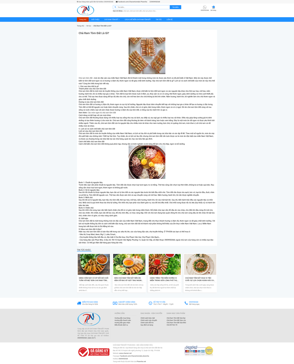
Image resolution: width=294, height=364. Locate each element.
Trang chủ (82, 19)
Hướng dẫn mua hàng (122, 318)
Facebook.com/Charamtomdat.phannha (134, 356)
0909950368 (155, 2)
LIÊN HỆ (169, 19)
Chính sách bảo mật (148, 318)
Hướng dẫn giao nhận (122, 323)
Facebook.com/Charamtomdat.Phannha (132, 2)
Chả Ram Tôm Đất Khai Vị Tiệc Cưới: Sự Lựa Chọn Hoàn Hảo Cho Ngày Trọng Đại (200, 279)
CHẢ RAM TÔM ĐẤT (111, 19)
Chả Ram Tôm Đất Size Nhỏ (176, 323)
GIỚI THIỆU (95, 19)
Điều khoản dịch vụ (121, 325)
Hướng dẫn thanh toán (123, 320)
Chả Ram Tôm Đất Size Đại (176, 318)
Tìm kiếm (175, 7)
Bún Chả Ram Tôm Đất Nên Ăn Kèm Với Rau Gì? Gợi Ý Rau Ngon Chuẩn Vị (127, 279)
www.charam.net (125, 353)
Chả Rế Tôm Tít (172, 325)
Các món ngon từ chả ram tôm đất (102, 113)
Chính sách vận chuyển (149, 320)
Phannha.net (141, 361)
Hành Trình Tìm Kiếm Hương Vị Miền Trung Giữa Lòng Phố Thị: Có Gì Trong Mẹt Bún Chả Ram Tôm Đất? (163, 279)
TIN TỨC (159, 19)
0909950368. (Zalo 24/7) (87, 338)
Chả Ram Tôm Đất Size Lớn (176, 320)
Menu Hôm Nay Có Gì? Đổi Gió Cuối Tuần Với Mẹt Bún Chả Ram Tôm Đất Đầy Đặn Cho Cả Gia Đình (93, 279)
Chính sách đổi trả (147, 323)
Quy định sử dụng (147, 325)
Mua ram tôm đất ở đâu (91, 229)
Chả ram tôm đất (85, 78)
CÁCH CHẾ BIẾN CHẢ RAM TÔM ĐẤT (138, 19)
